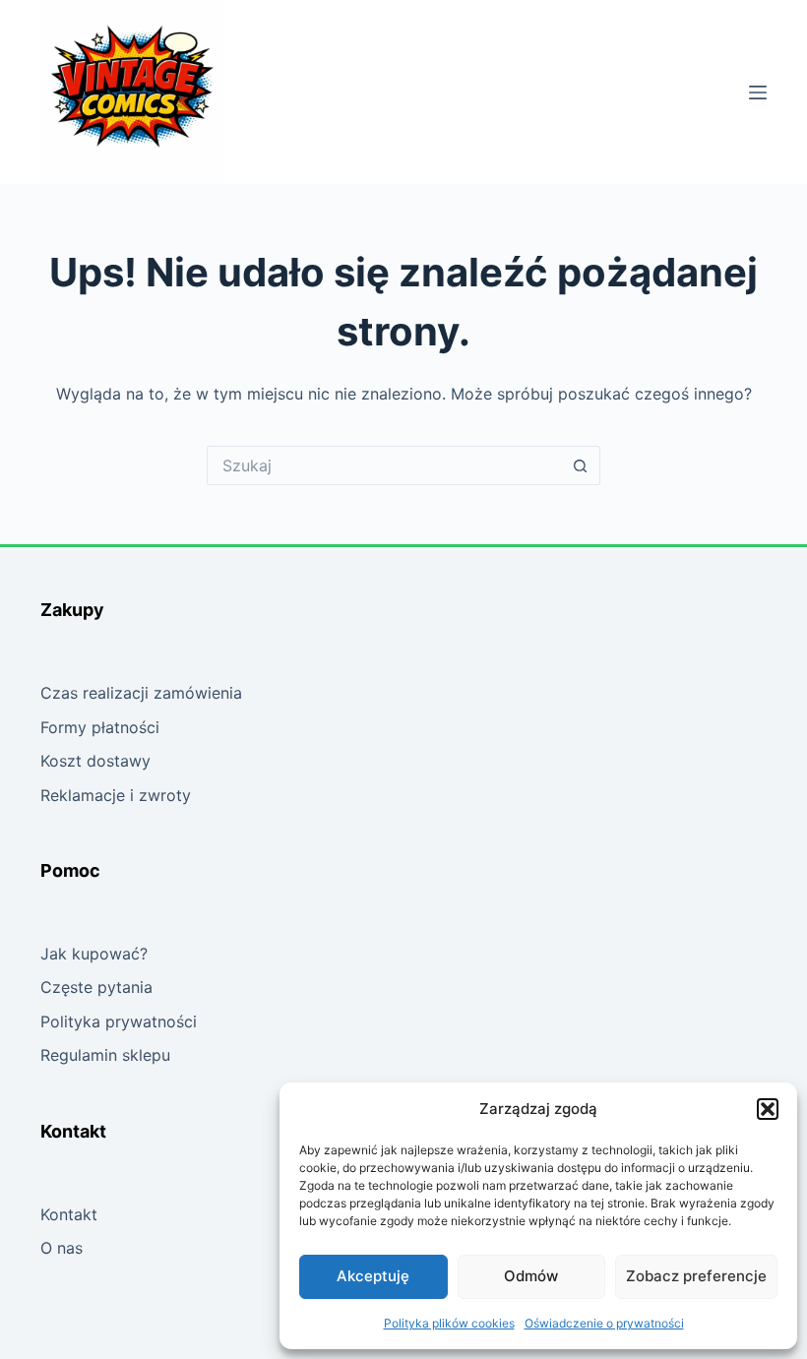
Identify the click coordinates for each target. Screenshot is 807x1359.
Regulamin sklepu (105, 1055)
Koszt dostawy (95, 761)
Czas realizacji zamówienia (141, 693)
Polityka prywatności (118, 1021)
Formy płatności (99, 727)
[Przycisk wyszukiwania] (580, 465)
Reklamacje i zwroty (115, 795)
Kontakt (68, 1214)
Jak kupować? (94, 953)
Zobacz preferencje (696, 1275)
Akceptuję (373, 1275)
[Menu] (758, 92)
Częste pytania (96, 987)
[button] (767, 1109)
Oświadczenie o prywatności (604, 1323)
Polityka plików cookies (449, 1323)
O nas (61, 1248)
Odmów (531, 1275)
